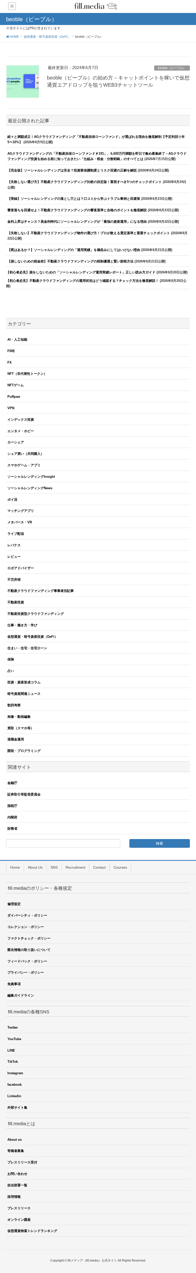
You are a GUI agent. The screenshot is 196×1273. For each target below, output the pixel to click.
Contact (99, 867)
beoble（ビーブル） (172, 68)
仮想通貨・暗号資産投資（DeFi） (32, 637)
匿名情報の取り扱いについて (29, 950)
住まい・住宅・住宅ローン (27, 648)
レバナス (14, 545)
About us (14, 1140)
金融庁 (12, 783)
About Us (35, 867)
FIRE (11, 351)
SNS (54, 867)
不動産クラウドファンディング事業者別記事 (40, 591)
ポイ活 (12, 499)
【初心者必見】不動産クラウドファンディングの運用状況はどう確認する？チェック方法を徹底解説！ (82, 281)
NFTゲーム (15, 385)
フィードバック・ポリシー (27, 961)
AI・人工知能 (17, 339)
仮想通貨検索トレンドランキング (32, 1231)
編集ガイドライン (20, 995)
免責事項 (14, 984)
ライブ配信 (15, 534)
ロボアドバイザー (20, 568)
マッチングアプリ (20, 511)
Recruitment (75, 867)
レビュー (14, 557)
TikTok (12, 1062)
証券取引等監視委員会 (24, 794)
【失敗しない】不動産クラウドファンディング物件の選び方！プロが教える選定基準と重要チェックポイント (88, 233)
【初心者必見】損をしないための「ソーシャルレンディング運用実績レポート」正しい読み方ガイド (80, 272)
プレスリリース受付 (22, 1162)
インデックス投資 (20, 419)
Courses (120, 867)
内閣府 (12, 817)
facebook (14, 1084)
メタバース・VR (19, 522)
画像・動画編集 (19, 717)
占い (10, 671)
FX (9, 362)
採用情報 (14, 1197)
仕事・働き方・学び (22, 625)
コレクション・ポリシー (25, 927)
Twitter (12, 1027)
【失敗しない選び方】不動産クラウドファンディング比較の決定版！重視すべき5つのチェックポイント (84, 182)
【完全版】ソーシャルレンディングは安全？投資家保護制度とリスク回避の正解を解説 (72, 170)
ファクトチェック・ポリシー (29, 938)
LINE (11, 1050)
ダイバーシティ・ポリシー (27, 915)
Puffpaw (13, 397)
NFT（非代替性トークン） (27, 374)
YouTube (14, 1039)
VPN (10, 408)
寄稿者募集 (15, 1151)
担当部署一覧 (17, 1185)
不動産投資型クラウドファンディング (35, 614)
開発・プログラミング (24, 751)
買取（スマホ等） (20, 728)
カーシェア (15, 442)
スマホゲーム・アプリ (24, 465)
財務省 (12, 828)
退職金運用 (15, 739)
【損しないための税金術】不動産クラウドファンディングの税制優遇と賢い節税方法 (70, 261)
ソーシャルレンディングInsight (31, 477)
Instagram (15, 1073)
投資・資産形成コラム (24, 682)
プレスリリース (19, 1208)
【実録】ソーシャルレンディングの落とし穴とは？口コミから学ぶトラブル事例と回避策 (73, 199)
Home (15, 867)
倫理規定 (14, 904)
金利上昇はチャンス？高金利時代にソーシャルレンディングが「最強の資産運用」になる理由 (77, 221)
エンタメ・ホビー (20, 431)
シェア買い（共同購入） (25, 454)
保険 (10, 659)
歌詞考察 (14, 705)
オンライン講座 (19, 1220)
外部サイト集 (17, 1107)
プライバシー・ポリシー (25, 972)
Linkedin (14, 1096)
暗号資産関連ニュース (24, 694)
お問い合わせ (17, 1174)
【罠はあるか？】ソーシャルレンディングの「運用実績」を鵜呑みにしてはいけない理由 (73, 250)
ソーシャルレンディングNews (29, 488)
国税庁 (12, 806)
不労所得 (14, 579)
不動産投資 (15, 602)
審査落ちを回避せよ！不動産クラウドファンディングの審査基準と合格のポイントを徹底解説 (77, 210)
